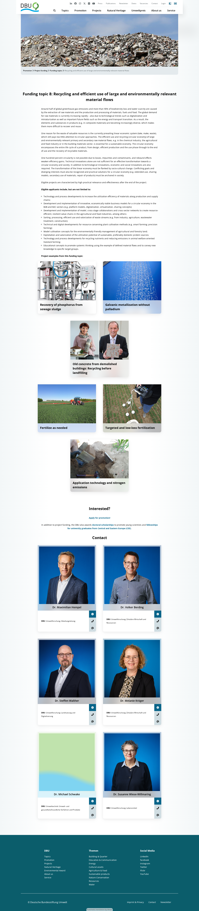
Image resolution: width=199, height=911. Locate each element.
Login (163, 3)
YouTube (144, 874)
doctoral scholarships (103, 524)
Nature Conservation (99, 877)
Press (100, 3)
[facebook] (75, 3)
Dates (134, 3)
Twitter (143, 867)
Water (92, 884)
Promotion (80, 10)
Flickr (142, 870)
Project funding (41, 70)
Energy (92, 863)
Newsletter (123, 3)
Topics (65, 10)
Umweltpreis (138, 10)
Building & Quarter (98, 856)
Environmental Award (54, 870)
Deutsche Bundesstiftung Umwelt (48, 902)
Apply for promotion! (99, 517)
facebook (144, 860)
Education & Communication (103, 860)
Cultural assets (96, 867)
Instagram (145, 863)
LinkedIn (144, 856)
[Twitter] (84, 3)
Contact (155, 3)
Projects (96, 10)
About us (156, 10)
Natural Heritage (116, 10)
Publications (111, 3)
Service (171, 10)
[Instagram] (80, 3)
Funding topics (56, 70)
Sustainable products (99, 874)
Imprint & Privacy (135, 902)
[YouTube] (93, 3)
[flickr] (89, 3)
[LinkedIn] (71, 3)
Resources (94, 881)
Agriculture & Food (98, 870)
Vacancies (144, 3)
